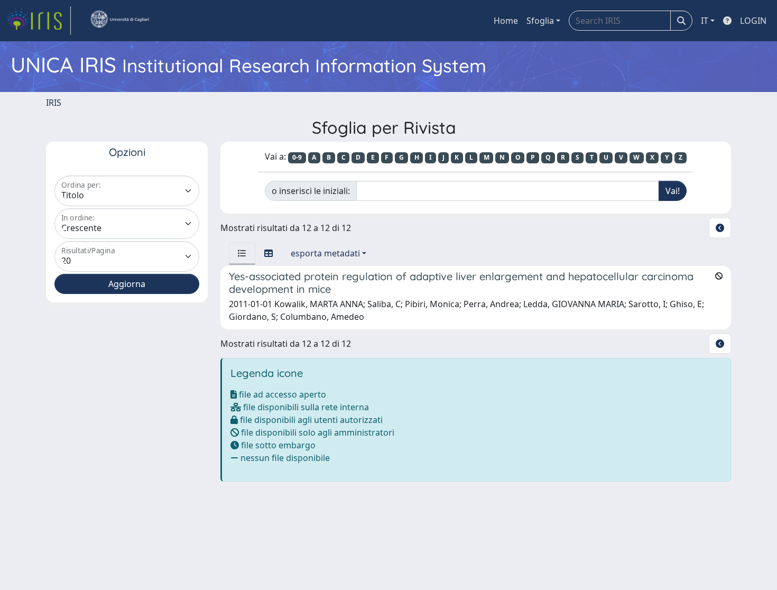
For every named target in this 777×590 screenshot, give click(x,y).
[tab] (242, 253)
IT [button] (704, 20)
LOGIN (753, 20)
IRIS (53, 102)
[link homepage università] (119, 20)
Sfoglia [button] (540, 20)
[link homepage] (38, 20)
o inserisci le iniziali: (311, 191)
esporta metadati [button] (325, 253)
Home (506, 20)
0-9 (297, 157)
